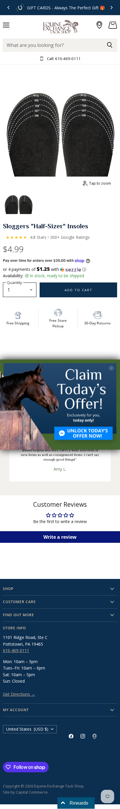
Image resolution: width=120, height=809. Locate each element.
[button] (60, 269)
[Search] (109, 45)
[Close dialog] (111, 368)
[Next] (111, 7)
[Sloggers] (18, 203)
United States (27, 729)
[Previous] (8, 7)
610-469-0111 (16, 650)
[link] (60, 405)
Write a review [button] (60, 537)
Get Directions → (19, 694)
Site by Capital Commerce (25, 792)
